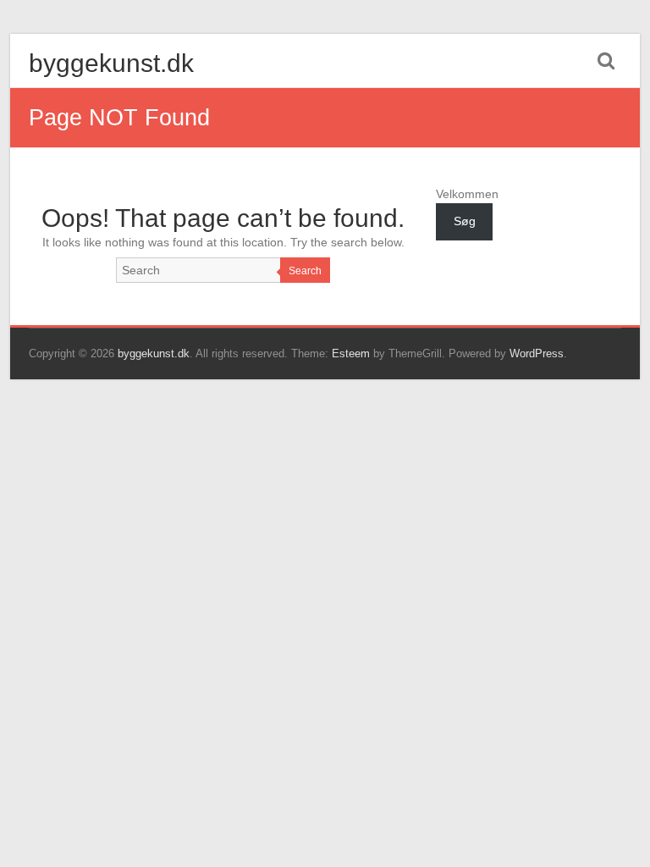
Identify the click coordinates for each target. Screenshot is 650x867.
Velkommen (467, 194)
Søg (465, 221)
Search (305, 271)
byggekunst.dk (111, 63)
